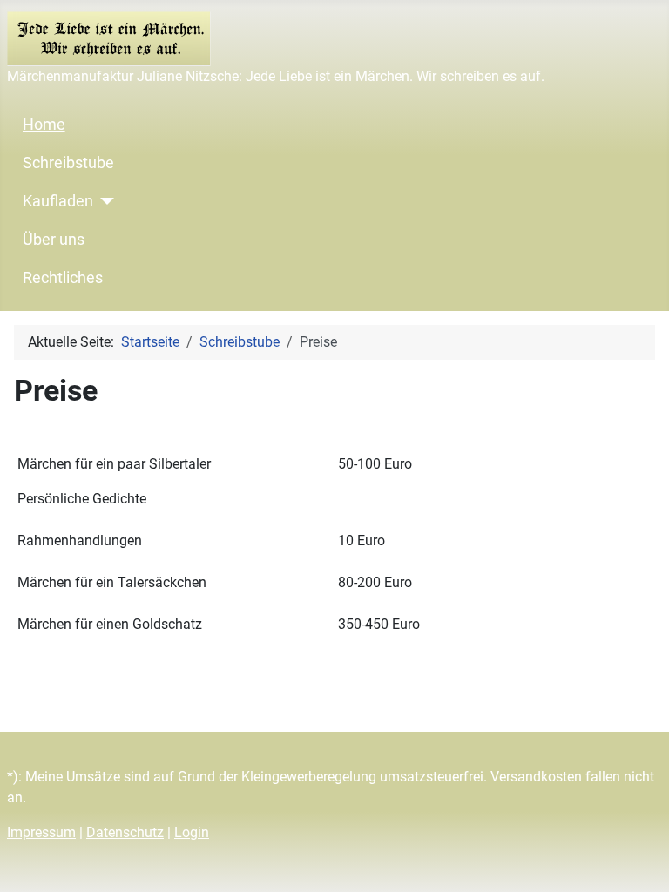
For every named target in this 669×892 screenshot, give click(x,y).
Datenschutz (125, 832)
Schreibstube (68, 163)
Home (44, 124)
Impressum (41, 832)
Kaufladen (58, 201)
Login (191, 832)
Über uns (53, 239)
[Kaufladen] (104, 201)
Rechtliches (63, 278)
